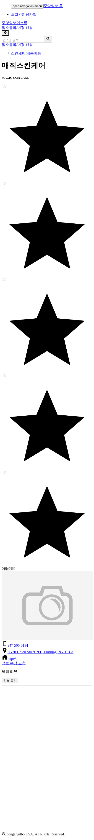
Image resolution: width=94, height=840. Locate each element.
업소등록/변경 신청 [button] (17, 28)
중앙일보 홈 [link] (53, 6)
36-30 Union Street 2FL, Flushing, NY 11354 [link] (40, 652)
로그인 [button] (16, 14)
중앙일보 (14, 23)
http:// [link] (12, 659)
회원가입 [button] (29, 14)
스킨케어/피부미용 (26, 53)
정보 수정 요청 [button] (14, 663)
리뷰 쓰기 (10, 680)
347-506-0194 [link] (18, 645)
